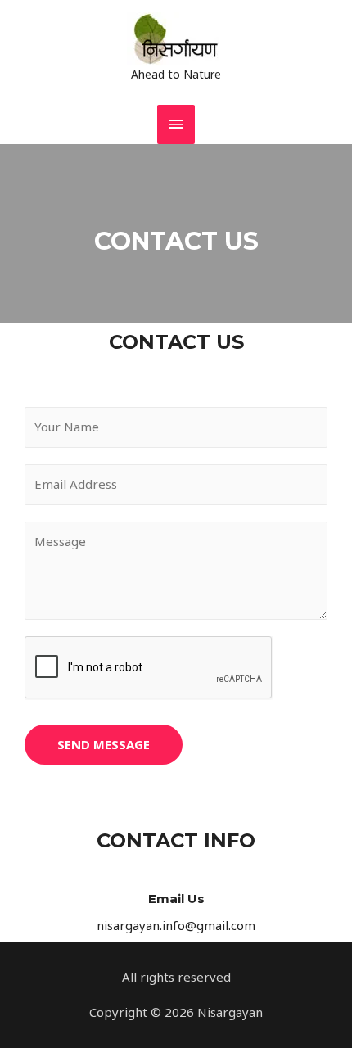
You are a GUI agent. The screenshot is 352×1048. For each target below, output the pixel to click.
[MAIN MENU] (176, 124)
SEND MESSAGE (103, 744)
